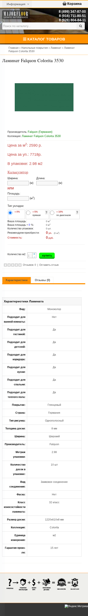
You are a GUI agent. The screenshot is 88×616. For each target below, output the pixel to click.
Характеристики (17, 280)
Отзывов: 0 (29, 264)
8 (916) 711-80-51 (72, 16)
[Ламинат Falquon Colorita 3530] (44, 97)
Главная (14, 47)
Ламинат (56, 47)
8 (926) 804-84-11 (72, 20)
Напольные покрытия (34, 47)
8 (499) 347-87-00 (72, 11)
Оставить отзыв (49, 264)
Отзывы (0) (42, 280)
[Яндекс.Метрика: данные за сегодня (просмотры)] (76, 606)
